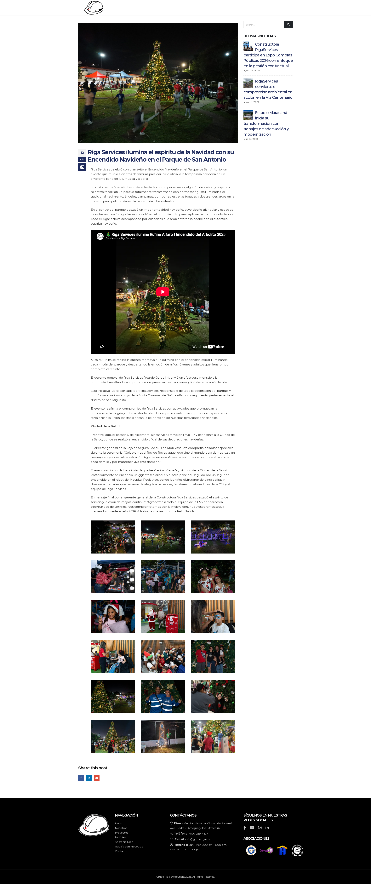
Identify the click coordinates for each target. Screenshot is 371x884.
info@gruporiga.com (198, 839)
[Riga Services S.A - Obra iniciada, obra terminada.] (104, 7)
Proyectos (188, 7)
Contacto (264, 7)
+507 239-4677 (198, 833)
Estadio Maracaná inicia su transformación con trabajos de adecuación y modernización (266, 123)
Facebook (81, 778)
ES (291, 7)
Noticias (210, 7)
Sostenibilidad (236, 7)
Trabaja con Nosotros (129, 846)
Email (97, 778)
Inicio (144, 7)
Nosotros (164, 7)
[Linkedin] (267, 828)
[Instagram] (260, 828)
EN (285, 7)
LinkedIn (89, 778)
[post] (248, 46)
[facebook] (244, 828)
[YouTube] (252, 828)
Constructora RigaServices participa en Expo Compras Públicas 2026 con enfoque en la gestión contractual (268, 55)
